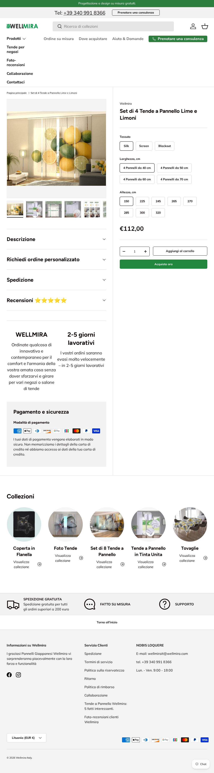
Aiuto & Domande (128, 38)
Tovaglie (190, 548)
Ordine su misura (59, 38)
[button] (204, 26)
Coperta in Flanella (24, 551)
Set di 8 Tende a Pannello (107, 551)
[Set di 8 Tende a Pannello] (107, 524)
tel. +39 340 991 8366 (154, 662)
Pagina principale (17, 93)
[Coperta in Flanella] (24, 524)
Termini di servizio (98, 662)
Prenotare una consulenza (136, 12)
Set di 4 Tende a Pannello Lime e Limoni (54, 93)
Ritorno (90, 678)
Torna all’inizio (107, 622)
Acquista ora (163, 264)
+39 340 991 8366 (84, 13)
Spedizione (93, 653)
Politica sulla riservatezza (104, 670)
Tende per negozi (15, 49)
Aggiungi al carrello (180, 251)
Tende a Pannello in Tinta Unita (148, 551)
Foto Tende (65, 548)
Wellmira (126, 103)
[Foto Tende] (65, 524)
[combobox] (113, 26)
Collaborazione (20, 73)
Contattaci (16, 82)
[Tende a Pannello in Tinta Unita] (148, 524)
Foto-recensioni (16, 62)
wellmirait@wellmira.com (168, 653)
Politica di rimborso (99, 687)
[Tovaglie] (190, 524)
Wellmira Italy (24, 757)
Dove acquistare (93, 38)
